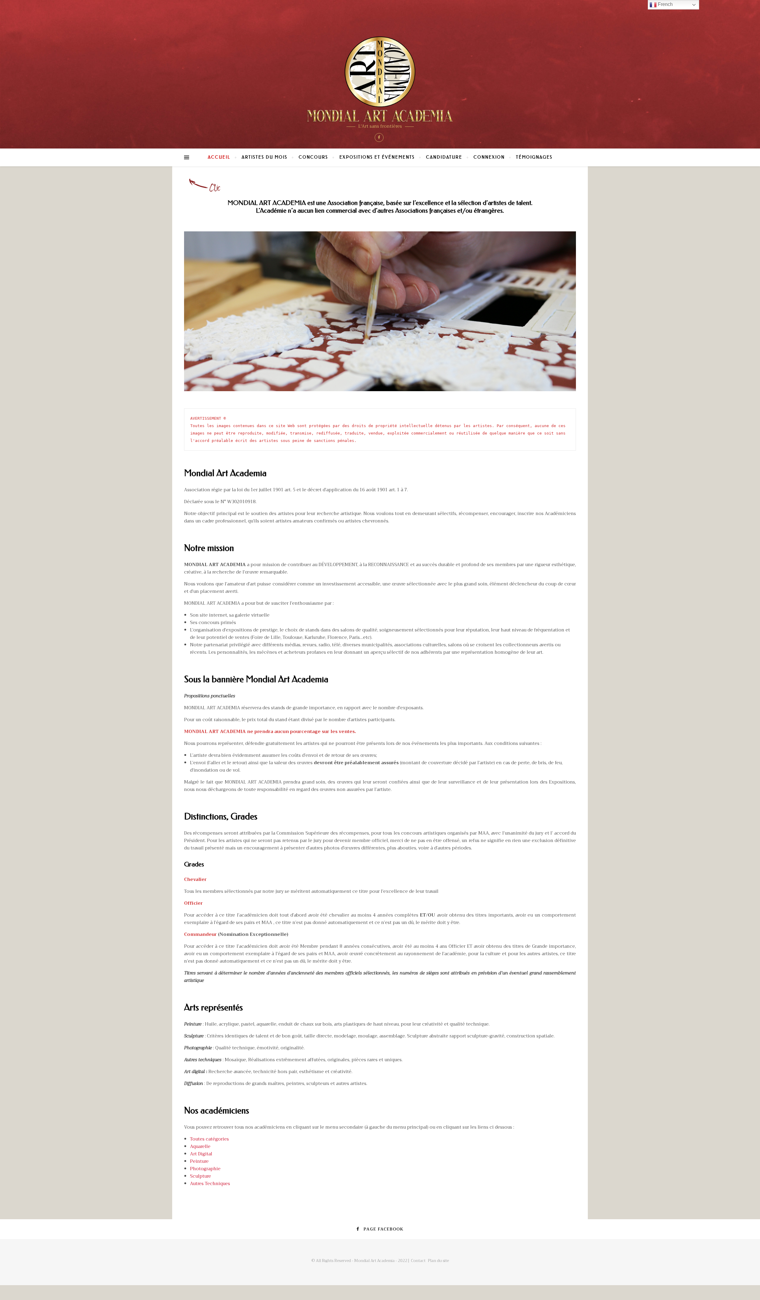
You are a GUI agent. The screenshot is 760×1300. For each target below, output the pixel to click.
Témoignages (534, 157)
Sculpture (200, 1176)
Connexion (489, 157)
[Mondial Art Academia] (380, 79)
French (665, 4)
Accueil (219, 157)
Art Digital (201, 1154)
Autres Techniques (210, 1183)
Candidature (444, 157)
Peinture (199, 1161)
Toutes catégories (209, 1139)
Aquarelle (200, 1146)
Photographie (205, 1169)
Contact (418, 1260)
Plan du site (438, 1260)
